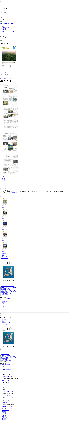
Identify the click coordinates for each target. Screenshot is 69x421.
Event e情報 (4, 253)
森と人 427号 (5, 218)
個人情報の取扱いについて (7, 418)
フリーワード (2, 38)
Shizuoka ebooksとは (6, 27)
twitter (3, 255)
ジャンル (2, 37)
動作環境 (4, 419)
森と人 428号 (5, 207)
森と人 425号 (5, 240)
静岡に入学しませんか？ (6, 387)
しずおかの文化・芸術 (6, 395)
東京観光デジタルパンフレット (8, 376)
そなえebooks (4, 384)
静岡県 (5, 70)
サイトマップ (4, 305)
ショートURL (10, 78)
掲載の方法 (4, 307)
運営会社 (4, 302)
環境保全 (5, 78)
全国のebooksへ (5, 402)
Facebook (4, 254)
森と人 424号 (5, 251)
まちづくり (6, 72)
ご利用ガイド (4, 28)
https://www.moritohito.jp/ (12, 192)
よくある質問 (4, 304)
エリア (1, 36)
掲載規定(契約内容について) (7, 417)
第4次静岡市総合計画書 (6, 369)
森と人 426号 (5, 229)
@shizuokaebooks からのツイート (6, 298)
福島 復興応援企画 (5, 380)
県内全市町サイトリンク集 (7, 406)
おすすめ (2, 78)
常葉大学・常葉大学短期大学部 (8, 391)
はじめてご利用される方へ (7, 256)
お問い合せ (4, 29)
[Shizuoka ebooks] (6, 24)
